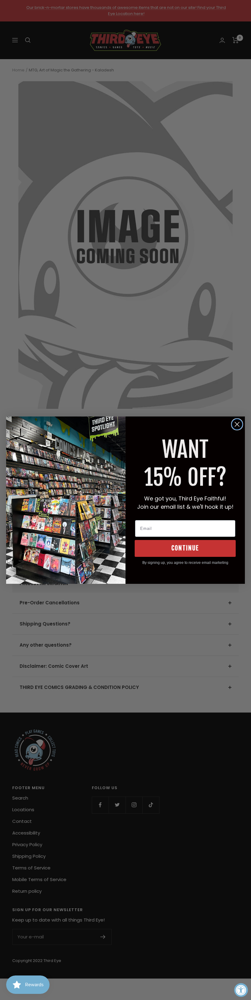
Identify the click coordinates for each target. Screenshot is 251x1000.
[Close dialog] (237, 424)
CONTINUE (185, 548)
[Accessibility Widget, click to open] (241, 990)
